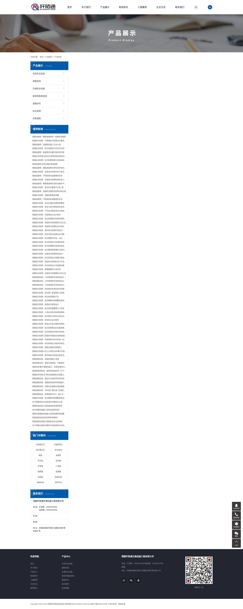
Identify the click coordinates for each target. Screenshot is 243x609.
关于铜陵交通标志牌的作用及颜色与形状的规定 (49, 425)
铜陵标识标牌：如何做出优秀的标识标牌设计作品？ (49, 289)
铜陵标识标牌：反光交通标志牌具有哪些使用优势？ (49, 203)
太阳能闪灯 (40, 444)
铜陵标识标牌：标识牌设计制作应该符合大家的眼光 (49, 316)
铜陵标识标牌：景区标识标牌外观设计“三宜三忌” (49, 230)
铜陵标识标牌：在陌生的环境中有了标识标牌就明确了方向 (49, 172)
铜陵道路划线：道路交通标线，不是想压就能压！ (49, 363)
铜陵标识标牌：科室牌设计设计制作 (46, 215)
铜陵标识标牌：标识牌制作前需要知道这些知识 (49, 300)
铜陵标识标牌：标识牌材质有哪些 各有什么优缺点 (49, 250)
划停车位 (58, 482)
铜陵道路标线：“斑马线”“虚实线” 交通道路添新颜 (49, 390)
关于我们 (86, 7)
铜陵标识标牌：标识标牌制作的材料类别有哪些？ (49, 219)
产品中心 (33, 572)
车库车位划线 (39, 74)
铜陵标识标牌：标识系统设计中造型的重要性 (49, 265)
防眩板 (40, 477)
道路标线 (40, 482)
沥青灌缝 (37, 118)
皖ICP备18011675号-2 (100, 604)
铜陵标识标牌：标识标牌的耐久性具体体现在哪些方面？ (49, 160)
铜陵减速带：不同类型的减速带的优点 (47, 199)
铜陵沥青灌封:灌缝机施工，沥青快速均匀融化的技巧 (49, 367)
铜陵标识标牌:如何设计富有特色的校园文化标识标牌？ (49, 156)
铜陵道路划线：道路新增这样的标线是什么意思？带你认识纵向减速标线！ (49, 382)
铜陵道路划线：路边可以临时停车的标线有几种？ (49, 378)
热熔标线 (58, 477)
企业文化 (161, 7)
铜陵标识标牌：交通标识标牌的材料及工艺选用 (49, 180)
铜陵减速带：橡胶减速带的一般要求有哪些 (49, 137)
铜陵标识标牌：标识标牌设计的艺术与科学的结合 (49, 148)
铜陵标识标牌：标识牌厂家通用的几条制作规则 (49, 293)
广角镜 (58, 466)
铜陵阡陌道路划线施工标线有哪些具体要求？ (49, 414)
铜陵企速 (121, 604)
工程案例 (142, 7)
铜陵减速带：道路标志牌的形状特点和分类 (49, 191)
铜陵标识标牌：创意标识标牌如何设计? (47, 254)
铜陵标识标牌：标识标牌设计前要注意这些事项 (49, 258)
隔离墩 (40, 472)
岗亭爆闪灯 (40, 450)
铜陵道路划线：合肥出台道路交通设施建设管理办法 (49, 386)
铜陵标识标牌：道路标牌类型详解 (45, 195)
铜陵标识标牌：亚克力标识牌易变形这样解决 (49, 207)
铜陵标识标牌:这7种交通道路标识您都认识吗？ (49, 375)
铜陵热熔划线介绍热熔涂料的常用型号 (47, 406)
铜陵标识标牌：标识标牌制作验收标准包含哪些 (49, 246)
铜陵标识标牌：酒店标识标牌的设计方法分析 (49, 262)
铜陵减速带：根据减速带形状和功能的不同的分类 (49, 184)
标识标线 (58, 450)
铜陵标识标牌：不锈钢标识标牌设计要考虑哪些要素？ (49, 141)
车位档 (40, 461)
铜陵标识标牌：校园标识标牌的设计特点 (48, 226)
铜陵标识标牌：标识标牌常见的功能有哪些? (49, 328)
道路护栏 (37, 103)
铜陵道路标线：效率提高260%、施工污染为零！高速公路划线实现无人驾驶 (49, 394)
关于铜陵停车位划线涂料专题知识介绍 (47, 402)
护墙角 (40, 466)
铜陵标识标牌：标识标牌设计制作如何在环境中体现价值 (49, 332)
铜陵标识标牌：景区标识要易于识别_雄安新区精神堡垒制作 (49, 187)
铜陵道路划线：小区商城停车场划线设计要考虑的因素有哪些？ (49, 277)
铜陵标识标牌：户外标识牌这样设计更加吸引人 (49, 211)
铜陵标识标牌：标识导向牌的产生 (45, 297)
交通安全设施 (39, 89)
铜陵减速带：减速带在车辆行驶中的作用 (48, 152)
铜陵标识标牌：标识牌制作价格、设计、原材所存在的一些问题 (49, 238)
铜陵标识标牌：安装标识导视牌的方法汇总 (49, 223)
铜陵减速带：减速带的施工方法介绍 (46, 145)
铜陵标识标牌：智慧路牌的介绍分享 (46, 269)
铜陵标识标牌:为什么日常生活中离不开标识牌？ (49, 351)
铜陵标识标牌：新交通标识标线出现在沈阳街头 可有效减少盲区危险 (49, 355)
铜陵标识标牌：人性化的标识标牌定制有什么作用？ (49, 312)
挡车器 (58, 461)
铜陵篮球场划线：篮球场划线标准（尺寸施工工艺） (49, 371)
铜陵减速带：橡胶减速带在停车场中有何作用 (49, 168)
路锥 (40, 455)
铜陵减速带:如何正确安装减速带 (45, 164)
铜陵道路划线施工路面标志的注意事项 (47, 421)
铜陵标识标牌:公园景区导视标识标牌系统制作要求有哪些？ (49, 336)
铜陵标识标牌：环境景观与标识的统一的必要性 (49, 339)
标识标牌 (37, 111)
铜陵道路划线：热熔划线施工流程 (45, 359)
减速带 (58, 455)
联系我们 (179, 7)
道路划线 (37, 81)
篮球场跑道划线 (40, 96)
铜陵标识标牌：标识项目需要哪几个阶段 (48, 308)
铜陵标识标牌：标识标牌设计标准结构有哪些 (49, 242)
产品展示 (104, 7)
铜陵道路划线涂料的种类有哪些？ (45, 417)
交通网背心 (58, 444)
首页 (69, 7)
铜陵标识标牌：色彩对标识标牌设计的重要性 (49, 234)
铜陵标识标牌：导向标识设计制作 (45, 320)
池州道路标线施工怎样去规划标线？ (46, 410)
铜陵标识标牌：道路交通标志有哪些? (47, 347)
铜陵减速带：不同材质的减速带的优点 (47, 176)
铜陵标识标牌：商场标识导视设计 (45, 304)
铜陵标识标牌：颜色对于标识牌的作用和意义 (49, 324)
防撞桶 (58, 472)
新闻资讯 (123, 7)
